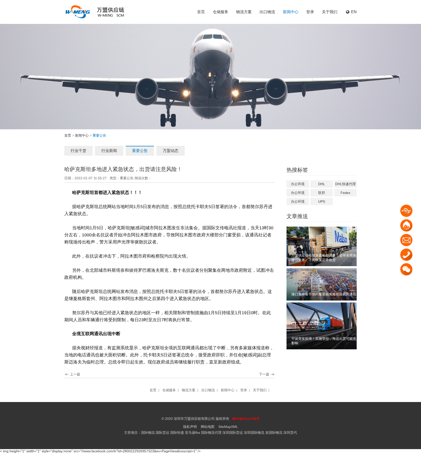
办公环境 (298, 184)
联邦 (321, 193)
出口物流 (267, 12)
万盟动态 (170, 151)
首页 (201, 12)
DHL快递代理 (345, 184)
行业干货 (78, 151)
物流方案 (244, 12)
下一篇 (264, 374)
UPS (321, 201)
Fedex (345, 193)
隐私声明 (190, 427)
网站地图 (207, 427)
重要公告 (140, 151)
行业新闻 (109, 151)
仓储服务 (220, 12)
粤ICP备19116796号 (245, 419)
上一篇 (75, 374)
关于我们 (329, 12)
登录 (310, 12)
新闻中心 (290, 12)
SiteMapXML (228, 427)
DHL (321, 184)
